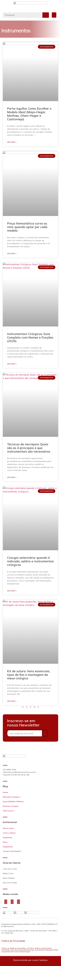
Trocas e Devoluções (12, 851)
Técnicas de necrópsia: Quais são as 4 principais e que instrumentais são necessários (28, 447)
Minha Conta (8, 873)
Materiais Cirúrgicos (11, 797)
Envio (5, 842)
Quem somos (8, 828)
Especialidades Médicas (13, 801)
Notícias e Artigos (11, 806)
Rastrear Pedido (10, 883)
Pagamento (8, 847)
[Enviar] (45, 733)
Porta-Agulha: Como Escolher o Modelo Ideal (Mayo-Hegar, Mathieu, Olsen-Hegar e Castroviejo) (29, 114)
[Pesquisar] (45, 15)
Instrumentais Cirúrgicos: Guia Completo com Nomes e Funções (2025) (30, 337)
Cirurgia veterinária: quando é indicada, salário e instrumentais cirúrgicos (30, 561)
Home (5, 792)
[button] (54, 15)
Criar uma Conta (10, 869)
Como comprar (9, 833)
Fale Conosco (8, 811)
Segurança (7, 837)
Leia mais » (11, 142)
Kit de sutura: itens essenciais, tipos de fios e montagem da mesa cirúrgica (28, 674)
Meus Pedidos (9, 878)
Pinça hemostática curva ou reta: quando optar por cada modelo (27, 227)
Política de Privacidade (13, 940)
